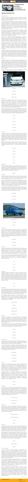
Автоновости (19, 1)
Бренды (22, 1)
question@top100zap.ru (22, 481)
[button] (26, 1)
